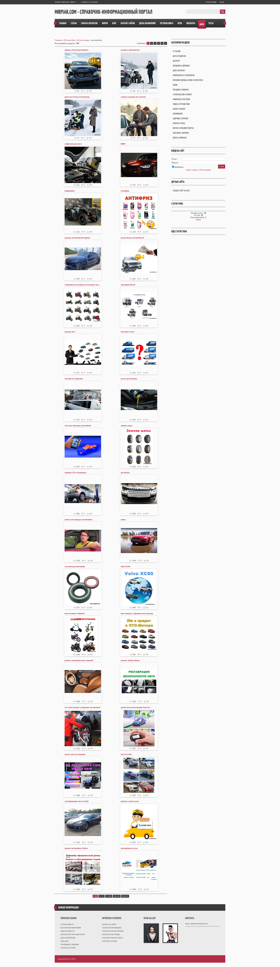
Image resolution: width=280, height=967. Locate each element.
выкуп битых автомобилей (132, 238)
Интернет (176, 60)
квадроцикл (70, 191)
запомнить (179, 167)
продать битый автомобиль (77, 50)
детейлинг (125, 473)
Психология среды (111, 934)
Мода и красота (68, 931)
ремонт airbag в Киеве (130, 660)
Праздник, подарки (180, 89)
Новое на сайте (109, 924)
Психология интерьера (112, 931)
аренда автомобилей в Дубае (77, 238)
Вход (222, 2)
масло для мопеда (129, 379)
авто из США (126, 754)
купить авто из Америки (75, 754)
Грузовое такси (127, 332)
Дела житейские (68, 938)
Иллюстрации (83, 40)
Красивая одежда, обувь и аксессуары (188, 80)
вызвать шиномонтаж (130, 50)
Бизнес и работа (179, 108)
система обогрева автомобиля (78, 426)
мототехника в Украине (75, 614)
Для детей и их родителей (73, 934)
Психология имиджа (111, 928)
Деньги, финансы (180, 137)
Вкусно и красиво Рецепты (183, 128)
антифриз (125, 191)
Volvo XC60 (125, 567)
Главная (58, 40)
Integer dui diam (68, 948)
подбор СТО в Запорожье (75, 473)
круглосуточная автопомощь (77, 97)
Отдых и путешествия (181, 104)
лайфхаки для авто (73, 144)
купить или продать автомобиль (79, 520)
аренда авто (70, 332)
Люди (175, 84)
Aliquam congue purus (112, 938)
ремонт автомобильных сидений (79, 660)
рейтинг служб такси (130, 801)
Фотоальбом (69, 40)
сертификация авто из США (77, 801)
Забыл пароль (192, 170)
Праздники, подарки (70, 944)
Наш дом (64, 941)
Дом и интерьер (179, 70)
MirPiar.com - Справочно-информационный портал (103, 11)
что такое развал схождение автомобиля (82, 707)
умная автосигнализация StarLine (135, 707)
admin (198, 220)
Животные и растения (181, 99)
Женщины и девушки (181, 65)
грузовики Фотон (128, 285)
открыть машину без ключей (133, 97)
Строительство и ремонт (182, 94)
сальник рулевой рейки (75, 567)
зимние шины (126, 426)
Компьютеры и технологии (183, 75)
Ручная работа (67, 924)
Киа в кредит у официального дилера (137, 614)
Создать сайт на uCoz (181, 190)
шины (123, 520)
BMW (123, 144)
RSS (78, 2)
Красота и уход (179, 123)
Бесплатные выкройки (71, 928)
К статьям (176, 51)
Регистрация (211, 2)
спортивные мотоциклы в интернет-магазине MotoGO (88, 285)
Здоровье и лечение (180, 118)
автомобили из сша (129, 848)
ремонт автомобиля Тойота (76, 848)
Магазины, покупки (181, 132)
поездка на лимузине (74, 379)
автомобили (178, 113)
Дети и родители (179, 56)
